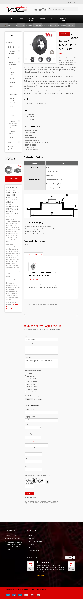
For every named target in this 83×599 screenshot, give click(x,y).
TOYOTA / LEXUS (12, 116)
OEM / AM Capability (31, 19)
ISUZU (11, 86)
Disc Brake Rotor (12, 179)
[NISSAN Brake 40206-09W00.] (48, 59)
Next (6, 158)
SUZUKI (12, 111)
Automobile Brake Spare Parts (37, 304)
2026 (31, 569)
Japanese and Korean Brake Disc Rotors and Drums (36, 25)
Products (42, 18)
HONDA (12, 78)
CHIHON (21, 18)
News (52, 18)
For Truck (11, 137)
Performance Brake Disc (12, 132)
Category (16, 25)
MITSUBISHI (13, 94)
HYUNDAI (12, 82)
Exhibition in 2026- (44, 562)
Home (10, 18)
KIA (11, 90)
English (75, 2)
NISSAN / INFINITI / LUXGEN (64, 25)
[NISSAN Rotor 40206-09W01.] (40, 59)
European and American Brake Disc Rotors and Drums (13, 124)
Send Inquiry (64, 34)
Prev (9, 158)
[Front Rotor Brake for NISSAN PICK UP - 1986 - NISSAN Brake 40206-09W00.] (52, 52)
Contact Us (9, 309)
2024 (72, 569)
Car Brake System (52, 304)
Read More (40, 575)
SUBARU (12, 106)
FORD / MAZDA (12, 73)
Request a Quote (63, 19)
